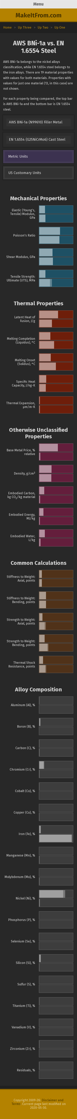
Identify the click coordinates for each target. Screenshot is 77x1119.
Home (7, 27)
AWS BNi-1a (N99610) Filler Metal (35, 122)
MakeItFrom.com (39, 15)
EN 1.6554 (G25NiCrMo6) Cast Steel (37, 139)
